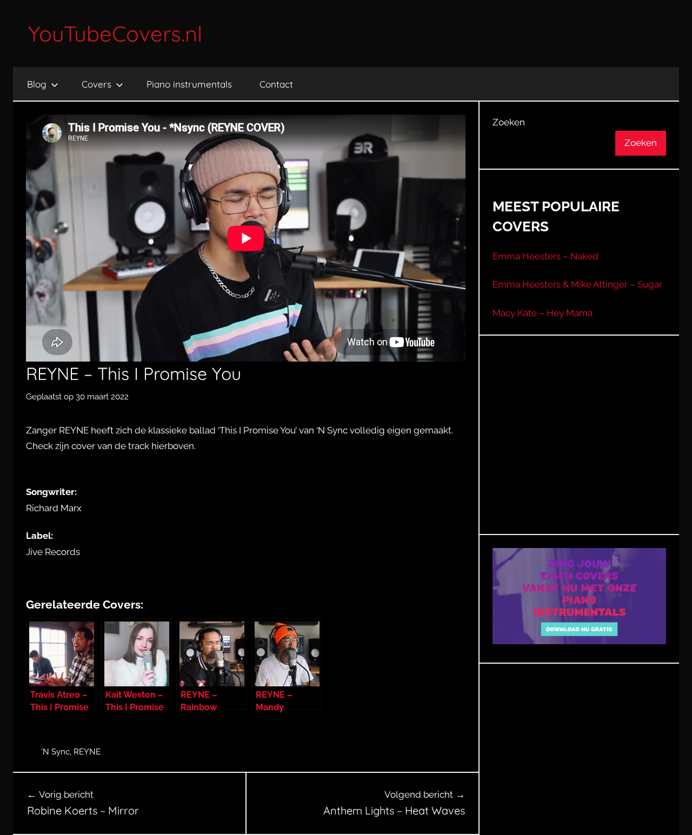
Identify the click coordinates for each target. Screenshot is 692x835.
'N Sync (55, 752)
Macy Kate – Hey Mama (543, 313)
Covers (96, 84)
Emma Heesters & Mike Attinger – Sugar (577, 284)
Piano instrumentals (189, 84)
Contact (276, 84)
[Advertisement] (579, 448)
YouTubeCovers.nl (115, 33)
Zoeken (509, 122)
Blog (36, 84)
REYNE (87, 752)
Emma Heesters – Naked (545, 256)
